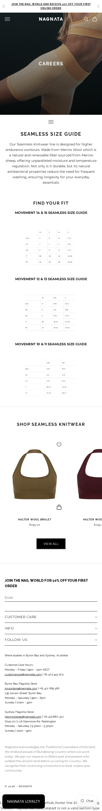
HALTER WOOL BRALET (34, 519)
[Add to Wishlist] (59, 444)
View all (51, 544)
